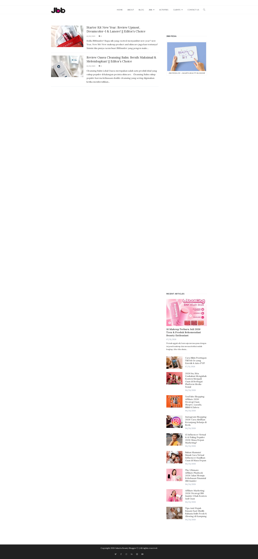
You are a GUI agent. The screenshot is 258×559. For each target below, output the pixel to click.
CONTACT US (193, 10)
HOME (120, 10)
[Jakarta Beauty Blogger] (58, 10)
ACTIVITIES (163, 10)
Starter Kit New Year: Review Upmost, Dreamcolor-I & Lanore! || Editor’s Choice (116, 29)
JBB (150, 10)
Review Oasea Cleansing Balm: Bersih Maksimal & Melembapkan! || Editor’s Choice (121, 59)
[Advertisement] (186, 183)
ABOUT (130, 10)
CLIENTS (176, 10)
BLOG (141, 10)
